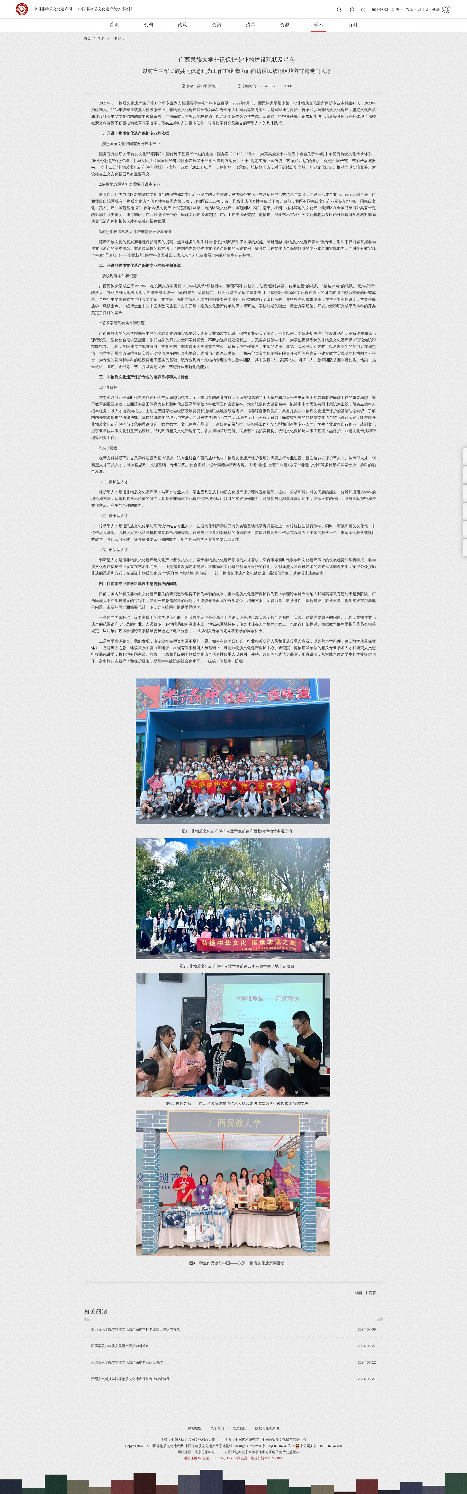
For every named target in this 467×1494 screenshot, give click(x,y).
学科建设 (118, 38)
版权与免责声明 (267, 1428)
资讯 (216, 25)
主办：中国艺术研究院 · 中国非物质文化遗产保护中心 (265, 1440)
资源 (284, 25)
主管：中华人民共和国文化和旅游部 (188, 1440)
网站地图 (195, 1428)
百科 (353, 25)
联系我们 (239, 1428)
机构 (148, 25)
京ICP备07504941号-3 (278, 1446)
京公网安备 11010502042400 (321, 1446)
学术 (318, 25)
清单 (250, 25)
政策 (182, 25)
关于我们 (217, 1428)
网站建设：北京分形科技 (196, 1452)
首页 (114, 25)
